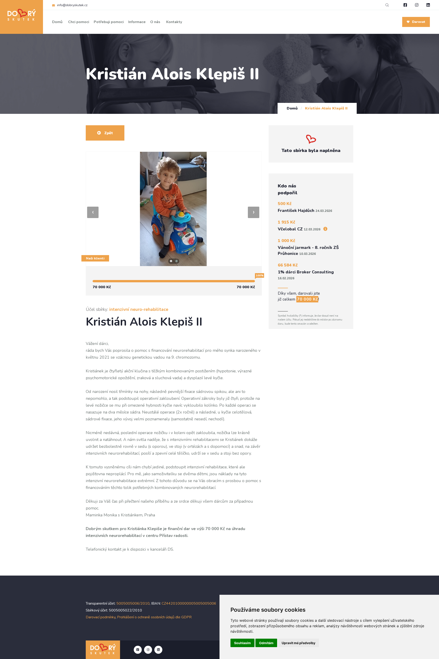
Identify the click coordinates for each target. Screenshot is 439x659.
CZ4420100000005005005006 (189, 603)
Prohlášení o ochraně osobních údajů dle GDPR (154, 617)
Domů (57, 21)
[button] (171, 261)
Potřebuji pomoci (109, 21)
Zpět (108, 133)
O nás (155, 21)
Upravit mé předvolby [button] (298, 643)
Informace (137, 21)
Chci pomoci (78, 21)
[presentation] (93, 212)
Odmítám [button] (266, 643)
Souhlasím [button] (242, 643)
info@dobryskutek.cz (72, 5)
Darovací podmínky (100, 617)
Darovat (418, 22)
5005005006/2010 (133, 603)
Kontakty (174, 21)
